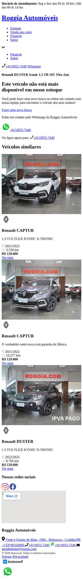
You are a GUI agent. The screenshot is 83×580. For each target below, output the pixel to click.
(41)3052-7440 (20, 130)
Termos (7, 556)
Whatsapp (34, 66)
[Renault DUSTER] (41, 395)
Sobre (14, 40)
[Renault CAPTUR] (41, 184)
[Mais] (3, 47)
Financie (16, 36)
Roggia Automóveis (30, 18)
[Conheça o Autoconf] (13, 563)
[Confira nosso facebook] (12, 489)
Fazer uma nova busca (17, 110)
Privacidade (20, 556)
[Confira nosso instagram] (5, 489)
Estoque (15, 28)
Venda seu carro (21, 32)
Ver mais (7, 257)
